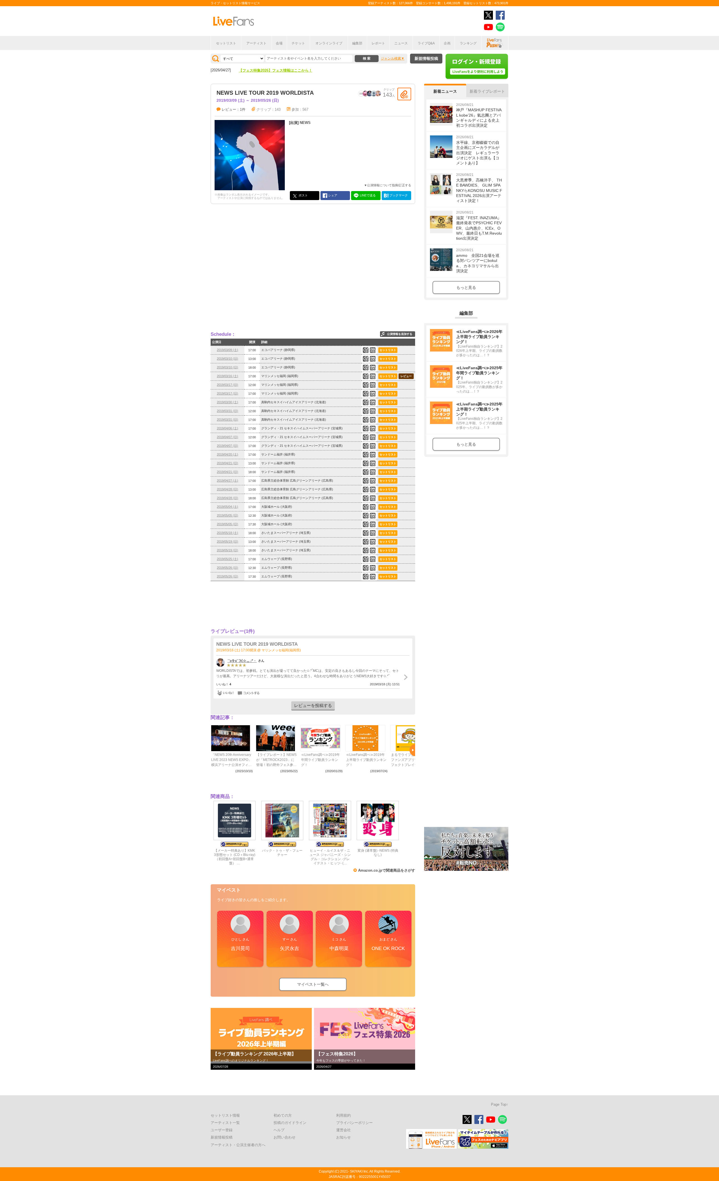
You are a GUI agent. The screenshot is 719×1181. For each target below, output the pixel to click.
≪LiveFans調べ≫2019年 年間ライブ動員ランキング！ (320, 760)
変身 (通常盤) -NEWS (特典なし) (378, 853)
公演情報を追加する (399, 334)
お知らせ (343, 1137)
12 (373, 489)
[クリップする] (404, 94)
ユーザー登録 (222, 1130)
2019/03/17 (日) (227, 384)
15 (373, 515)
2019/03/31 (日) (227, 410)
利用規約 (343, 1115)
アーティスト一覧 (225, 1123)
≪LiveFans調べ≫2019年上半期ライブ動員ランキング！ (366, 760)
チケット (298, 43)
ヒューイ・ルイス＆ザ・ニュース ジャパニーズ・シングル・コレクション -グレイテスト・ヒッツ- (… (330, 857)
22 (373, 350)
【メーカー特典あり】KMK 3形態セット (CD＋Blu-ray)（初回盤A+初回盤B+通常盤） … (234, 857)
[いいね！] (225, 693)
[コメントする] (249, 693)
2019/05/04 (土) (227, 506)
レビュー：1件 (233, 109)
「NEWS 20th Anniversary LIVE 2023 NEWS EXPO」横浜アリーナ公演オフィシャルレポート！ (231, 760)
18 (373, 385)
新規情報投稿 (426, 58)
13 (373, 393)
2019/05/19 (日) (227, 541)
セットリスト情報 (225, 1115)
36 (373, 533)
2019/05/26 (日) (227, 567)
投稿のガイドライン (290, 1123)
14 (373, 498)
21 (373, 507)
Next (412, 750)
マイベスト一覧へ (313, 984)
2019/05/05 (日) (227, 515)
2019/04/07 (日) (227, 437)
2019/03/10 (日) (227, 358)
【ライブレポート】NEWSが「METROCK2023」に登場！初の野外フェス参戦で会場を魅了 (276, 760)
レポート (378, 43)
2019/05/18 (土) (227, 532)
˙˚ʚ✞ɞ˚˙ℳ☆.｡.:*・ (242, 661)
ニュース (401, 43)
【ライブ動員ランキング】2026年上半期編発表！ (279, 70)
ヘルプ (279, 1130)
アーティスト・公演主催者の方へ (238, 1145)
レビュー (406, 376)
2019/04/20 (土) (227, 454)
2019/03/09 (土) (227, 350)
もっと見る (466, 287)
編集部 (357, 43)
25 (373, 411)
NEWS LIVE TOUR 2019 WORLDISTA (257, 644)
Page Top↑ (499, 1104)
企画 (447, 43)
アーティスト (256, 43)
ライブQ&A (426, 43)
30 (373, 559)
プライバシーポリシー (354, 1123)
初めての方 (283, 1115)
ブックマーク (398, 195)
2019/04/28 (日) (227, 489)
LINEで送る (367, 195)
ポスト (303, 195)
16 (373, 359)
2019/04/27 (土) (227, 480)
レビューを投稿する (313, 705)
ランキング (468, 43)
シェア (332, 195)
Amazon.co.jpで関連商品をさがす (386, 870)
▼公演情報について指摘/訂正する (387, 185)
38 (373, 542)
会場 (279, 43)
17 (373, 472)
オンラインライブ (328, 43)
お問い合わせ (284, 1137)
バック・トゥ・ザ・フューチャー (282, 853)
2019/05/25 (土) (227, 559)
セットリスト (226, 43)
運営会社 (343, 1130)
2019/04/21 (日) (227, 463)
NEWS (305, 123)
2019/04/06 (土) (227, 428)
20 (373, 402)
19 (373, 376)
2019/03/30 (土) (227, 402)
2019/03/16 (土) (227, 376)
